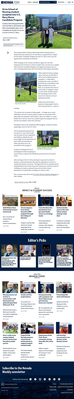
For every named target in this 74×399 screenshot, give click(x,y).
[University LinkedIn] (59, 379)
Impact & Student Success (10, 37)
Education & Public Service (29, 282)
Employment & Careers (67, 392)
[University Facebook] (35, 379)
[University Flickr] (49, 379)
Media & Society (14, 282)
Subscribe (35, 2)
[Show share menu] (8, 53)
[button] (62, 2)
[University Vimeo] (45, 379)
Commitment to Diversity (66, 383)
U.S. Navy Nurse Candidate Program (45, 174)
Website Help (52, 386)
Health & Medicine (67, 282)
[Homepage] (10, 2)
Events (29, 2)
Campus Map (53, 389)
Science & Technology (48, 323)
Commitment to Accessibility (65, 386)
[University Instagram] (54, 379)
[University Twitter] (30, 379)
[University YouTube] (40, 379)
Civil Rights (70, 389)
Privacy (54, 383)
